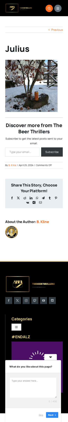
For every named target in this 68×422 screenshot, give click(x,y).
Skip (41, 414)
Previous (57, 30)
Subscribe (52, 152)
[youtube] (43, 300)
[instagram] (26, 300)
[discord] (52, 300)
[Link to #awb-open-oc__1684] (58, 8)
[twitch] (34, 300)
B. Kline (13, 165)
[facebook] (8, 300)
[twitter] (17, 300)
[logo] (19, 5)
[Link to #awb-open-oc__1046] (49, 8)
